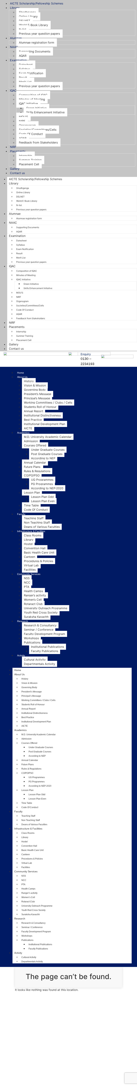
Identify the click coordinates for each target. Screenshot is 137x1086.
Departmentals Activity (39, 664)
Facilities (30, 569)
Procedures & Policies (38, 561)
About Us (22, 377)
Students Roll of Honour (40, 407)
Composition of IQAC (33, 95)
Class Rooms (32, 535)
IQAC (13, 90)
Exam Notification (31, 73)
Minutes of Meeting (32, 99)
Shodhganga (27, 12)
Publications (32, 642)
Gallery (14, 168)
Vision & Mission (35, 385)
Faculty (21, 514)
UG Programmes (42, 479)
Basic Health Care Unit (39, 552)
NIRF (22, 121)
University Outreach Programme (45, 608)
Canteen (29, 557)
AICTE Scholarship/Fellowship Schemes (36, 3)
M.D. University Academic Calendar (48, 437)
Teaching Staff (34, 518)
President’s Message (37, 394)
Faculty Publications (44, 651)
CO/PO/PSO (32, 475)
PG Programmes (42, 484)
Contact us (17, 173)
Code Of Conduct (31, 134)
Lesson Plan (32, 492)
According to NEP (43, 458)
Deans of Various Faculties (42, 527)
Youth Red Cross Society (41, 612)
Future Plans (32, 467)
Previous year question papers (39, 33)
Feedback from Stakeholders (38, 142)
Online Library (28, 16)
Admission (31, 441)
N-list (22, 29)
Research (22, 621)
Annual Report (33, 411)
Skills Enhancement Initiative (45, 112)
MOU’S (23, 117)
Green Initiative (36, 108)
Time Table (31, 505)
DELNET (24, 20)
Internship (25, 155)
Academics (23, 432)
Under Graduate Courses (48, 449)
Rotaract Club (33, 604)
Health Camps (33, 591)
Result (23, 77)
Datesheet (26, 64)
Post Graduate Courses (46, 454)
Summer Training (30, 160)
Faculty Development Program (44, 634)
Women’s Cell (33, 599)
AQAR (22, 55)
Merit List (25, 82)
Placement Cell (29, 164)
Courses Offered (35, 445)
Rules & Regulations (37, 471)
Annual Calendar (35, 462)
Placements (18, 151)
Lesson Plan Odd (42, 497)
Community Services (28, 574)
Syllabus (24, 69)
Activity (21, 655)
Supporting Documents (34, 51)
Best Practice (33, 419)
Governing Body (35, 389)
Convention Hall (34, 548)
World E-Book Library (33, 25)
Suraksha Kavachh (36, 617)
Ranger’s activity (35, 595)
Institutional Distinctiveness (42, 415)
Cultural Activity (35, 659)
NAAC (14, 47)
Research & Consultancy (40, 625)
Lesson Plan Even (43, 501)
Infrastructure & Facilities (31, 531)
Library (14, 7)
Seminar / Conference (38, 629)
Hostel (28, 544)
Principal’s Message (37, 398)
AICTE (28, 428)
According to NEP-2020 (47, 488)
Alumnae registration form (36, 42)
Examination (18, 60)
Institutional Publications (47, 646)
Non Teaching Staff (37, 522)
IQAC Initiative (28, 103)
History (29, 381)
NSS (27, 578)
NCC (27, 582)
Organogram (27, 125)
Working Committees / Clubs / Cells (48, 402)
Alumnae (16, 38)
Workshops (31, 638)
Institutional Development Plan (44, 424)
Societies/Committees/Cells (37, 129)
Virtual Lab (31, 565)
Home (20, 372)
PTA (26, 587)
